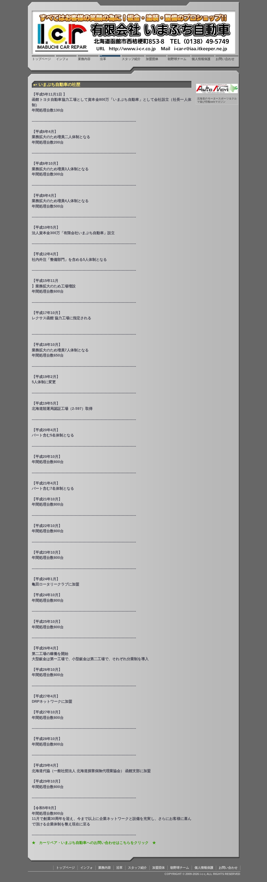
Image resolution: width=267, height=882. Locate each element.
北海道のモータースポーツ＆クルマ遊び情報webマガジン (217, 100)
